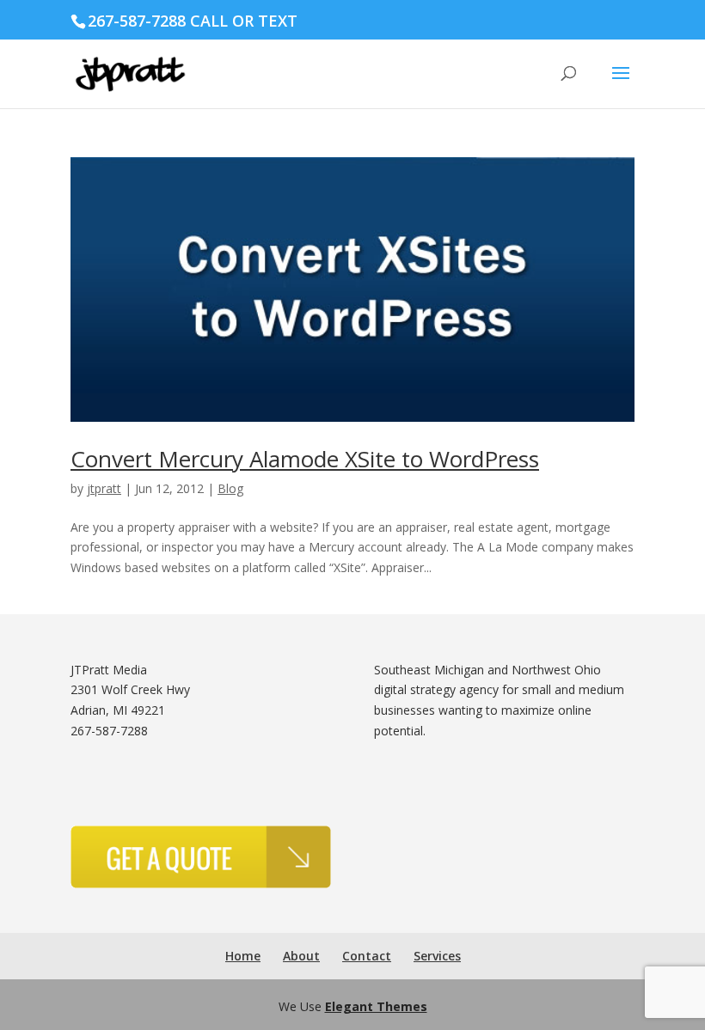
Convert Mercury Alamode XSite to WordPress (304, 458)
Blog (230, 488)
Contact (366, 956)
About (301, 956)
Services (437, 956)
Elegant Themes (376, 1006)
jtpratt (104, 488)
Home (243, 956)
